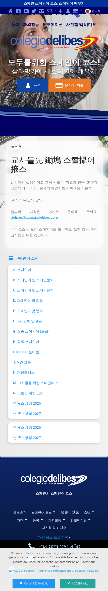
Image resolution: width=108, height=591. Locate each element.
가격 (20, 520)
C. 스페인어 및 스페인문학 (33, 290)
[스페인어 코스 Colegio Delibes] (54, 43)
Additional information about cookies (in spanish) (68, 570)
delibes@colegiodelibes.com (34, 217)
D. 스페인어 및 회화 (28, 301)
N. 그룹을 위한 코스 (28, 393)
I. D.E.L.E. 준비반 (26, 352)
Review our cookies (21, 570)
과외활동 (31, 24)
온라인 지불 (70, 85)
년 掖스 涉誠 (70, 512)
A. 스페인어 (22, 270)
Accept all (77, 583)
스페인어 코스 (41, 512)
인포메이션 (53, 24)
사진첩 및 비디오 (81, 24)
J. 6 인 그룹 (22, 362)
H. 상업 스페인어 (26, 342)
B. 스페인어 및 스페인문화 (33, 280)
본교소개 (19, 512)
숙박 (87, 512)
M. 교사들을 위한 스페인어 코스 (37, 383)
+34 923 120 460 (59, 546)
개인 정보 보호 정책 (53, 537)
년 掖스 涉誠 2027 (27, 414)
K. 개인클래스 (24, 373)
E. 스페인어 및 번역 (28, 311)
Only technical (34, 583)
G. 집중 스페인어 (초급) (31, 331)
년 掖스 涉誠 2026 (27, 403)
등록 (16, 24)
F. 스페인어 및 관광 (27, 321)
